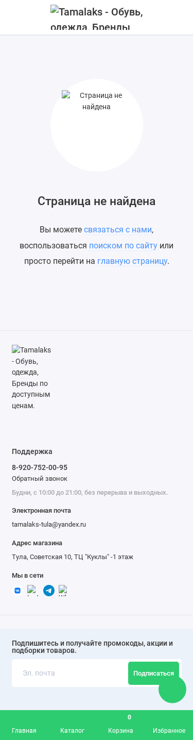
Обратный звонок (39, 478)
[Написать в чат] (172, 689)
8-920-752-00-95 (39, 467)
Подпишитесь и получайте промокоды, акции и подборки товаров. (92, 647)
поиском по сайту (123, 245)
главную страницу (132, 261)
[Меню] (17, 17)
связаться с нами (118, 229)
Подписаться (153, 673)
